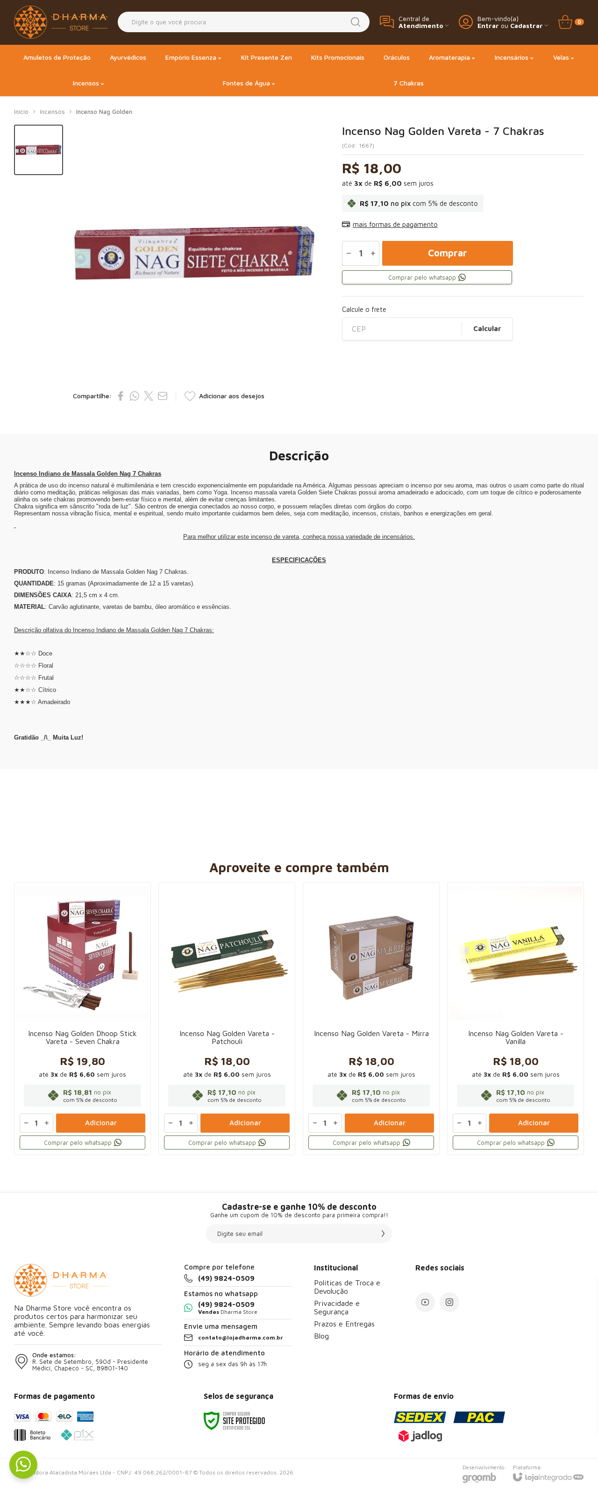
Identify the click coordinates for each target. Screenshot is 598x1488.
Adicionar (101, 1123)
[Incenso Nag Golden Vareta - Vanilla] (516, 1018)
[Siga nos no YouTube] (425, 1302)
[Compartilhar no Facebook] (120, 396)
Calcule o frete (364, 309)
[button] (38, 150)
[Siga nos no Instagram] (449, 1302)
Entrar (488, 25)
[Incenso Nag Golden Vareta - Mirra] (371, 1018)
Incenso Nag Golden (104, 111)
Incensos (52, 111)
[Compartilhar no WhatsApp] (134, 396)
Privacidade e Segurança (337, 1307)
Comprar (447, 252)
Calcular (487, 328)
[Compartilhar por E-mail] (162, 396)
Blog (321, 1336)
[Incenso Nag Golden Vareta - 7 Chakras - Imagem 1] (38, 150)
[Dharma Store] (60, 22)
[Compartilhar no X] (148, 396)
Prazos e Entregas (344, 1323)
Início (21, 111)
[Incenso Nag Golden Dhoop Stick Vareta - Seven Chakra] (82, 1018)
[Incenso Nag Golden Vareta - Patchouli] (227, 1018)
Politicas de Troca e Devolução (347, 1286)
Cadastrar (526, 25)
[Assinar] (383, 1233)
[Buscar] (356, 22)
